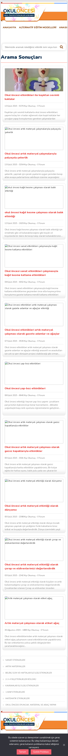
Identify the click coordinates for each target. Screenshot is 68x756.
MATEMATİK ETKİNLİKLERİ (17, 698)
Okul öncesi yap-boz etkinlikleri (25, 388)
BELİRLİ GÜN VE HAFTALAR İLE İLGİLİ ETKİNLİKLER (28, 673)
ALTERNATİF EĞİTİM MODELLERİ (37, 27)
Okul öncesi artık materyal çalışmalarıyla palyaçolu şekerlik (30, 155)
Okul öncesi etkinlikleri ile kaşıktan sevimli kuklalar (32, 97)
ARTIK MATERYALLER (15, 666)
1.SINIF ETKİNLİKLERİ (15, 692)
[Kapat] (64, 744)
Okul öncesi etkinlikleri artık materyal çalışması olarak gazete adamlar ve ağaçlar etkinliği (32, 332)
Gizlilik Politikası (41, 751)
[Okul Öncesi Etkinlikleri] (18, 11)
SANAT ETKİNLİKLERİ (15, 660)
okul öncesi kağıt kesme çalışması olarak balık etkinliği (34, 214)
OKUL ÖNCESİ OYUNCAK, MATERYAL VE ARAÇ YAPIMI (30, 705)
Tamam (22, 751)
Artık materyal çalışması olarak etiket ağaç (32, 623)
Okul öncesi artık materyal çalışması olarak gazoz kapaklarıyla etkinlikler (32, 449)
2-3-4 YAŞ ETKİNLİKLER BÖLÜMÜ (20, 679)
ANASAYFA (9, 27)
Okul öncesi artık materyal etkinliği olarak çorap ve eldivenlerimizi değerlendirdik (31, 566)
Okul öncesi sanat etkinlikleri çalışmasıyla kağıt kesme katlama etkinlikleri (31, 273)
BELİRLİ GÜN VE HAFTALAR (17, 35)
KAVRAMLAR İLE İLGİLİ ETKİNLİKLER (22, 685)
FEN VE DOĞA (44, 35)
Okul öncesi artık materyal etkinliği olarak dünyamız (31, 508)
